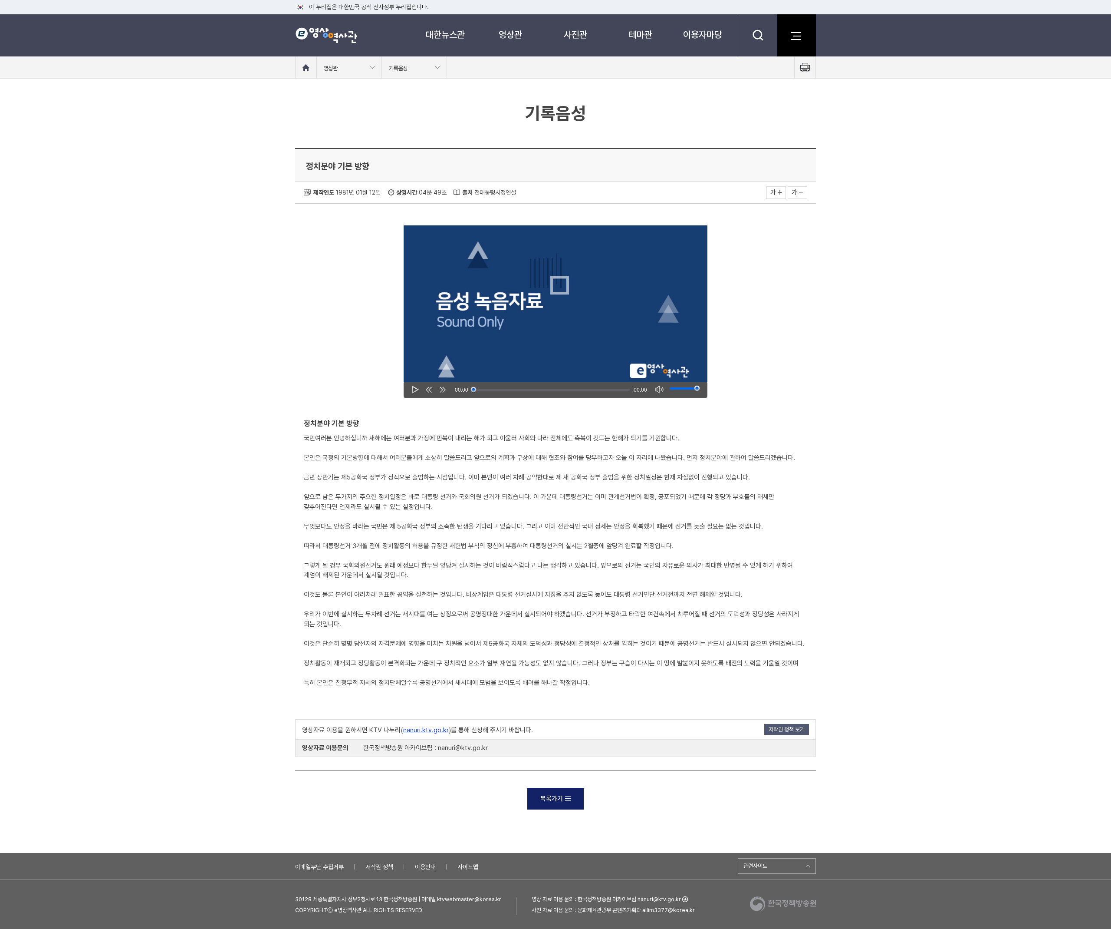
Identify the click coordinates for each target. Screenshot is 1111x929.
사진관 (575, 34)
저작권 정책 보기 (787, 729)
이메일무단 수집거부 (319, 866)
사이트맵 (467, 866)
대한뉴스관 (445, 34)
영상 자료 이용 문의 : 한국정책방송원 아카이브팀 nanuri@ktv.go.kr (606, 899)
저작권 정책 (379, 866)
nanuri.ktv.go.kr (426, 730)
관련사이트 (755, 866)
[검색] (757, 35)
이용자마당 (702, 34)
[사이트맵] (796, 35)
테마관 (640, 34)
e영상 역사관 (326, 35)
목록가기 (551, 799)
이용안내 (425, 866)
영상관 (510, 34)
